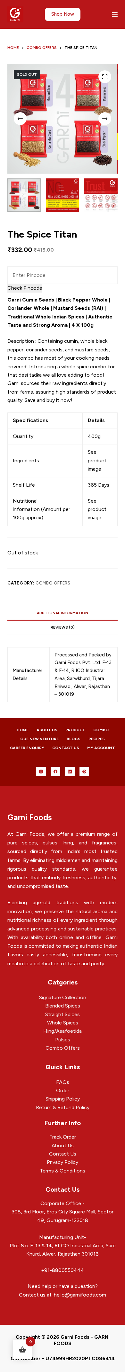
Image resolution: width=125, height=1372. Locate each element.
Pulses (62, 1040)
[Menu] (115, 14)
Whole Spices (62, 1023)
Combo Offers (53, 583)
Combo (101, 730)
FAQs (62, 1082)
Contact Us (65, 748)
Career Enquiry (27, 748)
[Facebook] (55, 771)
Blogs (73, 739)
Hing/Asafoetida (62, 1031)
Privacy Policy (62, 1162)
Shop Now (62, 14)
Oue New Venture (39, 739)
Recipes (96, 739)
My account (101, 748)
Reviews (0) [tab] (63, 627)
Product (75, 730)
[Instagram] (41, 771)
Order (62, 1090)
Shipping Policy (63, 1099)
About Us (47, 730)
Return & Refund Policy (62, 1107)
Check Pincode (24, 288)
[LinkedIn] (70, 771)
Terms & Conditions (62, 1171)
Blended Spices (62, 1006)
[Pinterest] (84, 771)
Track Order (62, 1137)
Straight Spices (62, 1014)
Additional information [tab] (62, 613)
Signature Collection (62, 997)
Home (23, 730)
